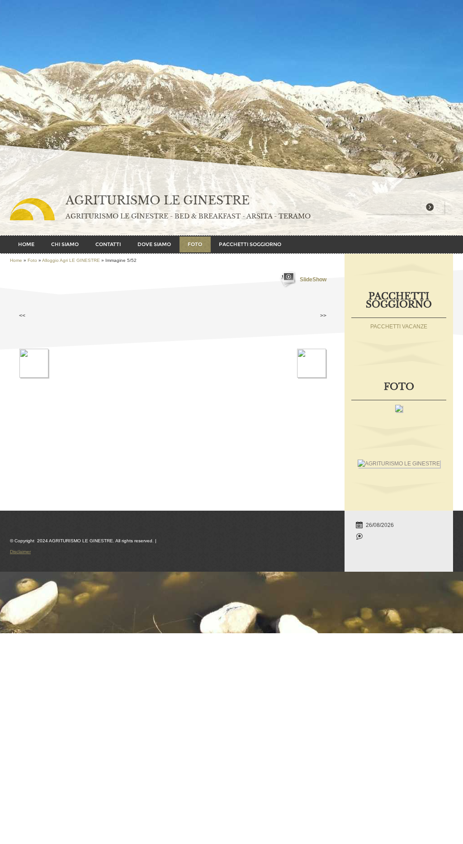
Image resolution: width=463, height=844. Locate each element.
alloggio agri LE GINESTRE (71, 260)
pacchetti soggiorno (250, 244)
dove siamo (154, 244)
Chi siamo (65, 244)
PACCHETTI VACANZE (398, 326)
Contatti (108, 244)
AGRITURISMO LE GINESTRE (158, 201)
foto (195, 244)
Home (26, 244)
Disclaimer (20, 551)
